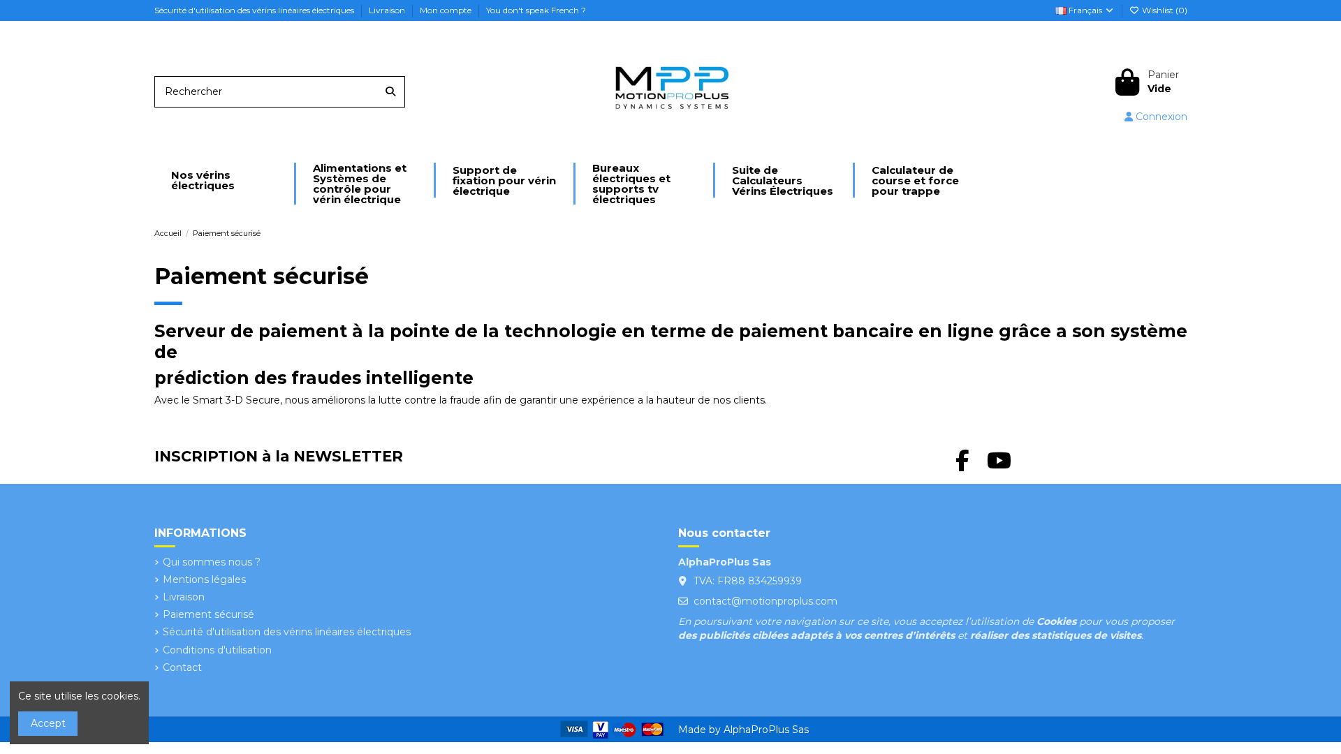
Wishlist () (1163, 10)
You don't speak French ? (536, 10)
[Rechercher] (390, 92)
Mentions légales (204, 579)
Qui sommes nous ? (212, 562)
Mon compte (447, 10)
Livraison (388, 10)
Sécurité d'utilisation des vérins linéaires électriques (255, 10)
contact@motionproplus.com (765, 601)
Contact (182, 667)
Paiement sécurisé (208, 614)
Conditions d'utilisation (217, 650)
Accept (48, 723)
